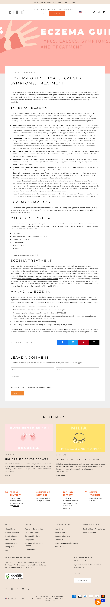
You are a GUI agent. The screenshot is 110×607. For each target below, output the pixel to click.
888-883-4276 (60, 547)
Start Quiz (57, 13)
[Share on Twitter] (73, 342)
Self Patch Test (30, 549)
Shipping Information (63, 536)
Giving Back (9, 547)
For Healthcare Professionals (94, 529)
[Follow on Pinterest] (17, 589)
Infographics (29, 540)
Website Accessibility (41, 598)
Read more (9, 475)
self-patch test (53, 307)
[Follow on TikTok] (29, 589)
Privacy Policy (55, 363)
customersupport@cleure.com (66, 543)
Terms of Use (49, 600)
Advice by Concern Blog (34, 529)
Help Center (59, 529)
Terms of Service (71, 363)
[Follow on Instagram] (12, 589)
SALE (44, 14)
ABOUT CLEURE (48, 9)
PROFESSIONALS (65, 9)
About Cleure (10, 529)
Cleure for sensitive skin (46, 332)
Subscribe (82, 580)
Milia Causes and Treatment (78, 459)
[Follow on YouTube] (23, 589)
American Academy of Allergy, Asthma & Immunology (37, 279)
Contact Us (59, 540)
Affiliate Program (89, 532)
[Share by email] (94, 342)
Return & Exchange (62, 532)
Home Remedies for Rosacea (27, 459)
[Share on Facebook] (62, 342)
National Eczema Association (35, 121)
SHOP (36, 9)
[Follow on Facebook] (6, 589)
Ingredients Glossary (32, 532)
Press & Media (10, 540)
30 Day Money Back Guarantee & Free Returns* (55, 2)
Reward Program (11, 543)
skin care (31, 73)
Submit (17, 393)
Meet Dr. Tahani (11, 536)
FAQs (7, 550)
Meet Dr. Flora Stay (12, 532)
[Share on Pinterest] (83, 342)
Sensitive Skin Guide (32, 536)
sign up (16, 506)
